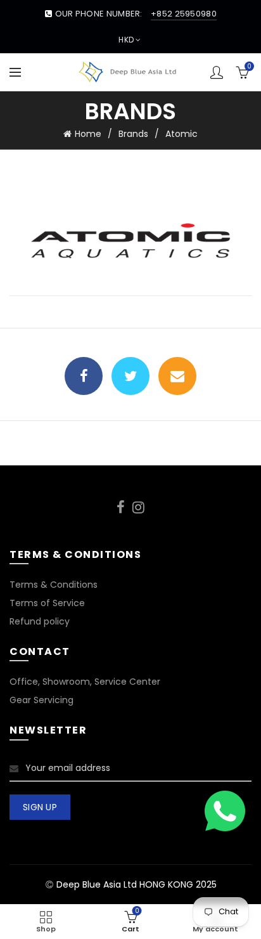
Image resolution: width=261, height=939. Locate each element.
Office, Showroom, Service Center (85, 681)
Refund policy (40, 621)
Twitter (130, 376)
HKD (126, 39)
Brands (133, 133)
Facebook (84, 376)
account (216, 72)
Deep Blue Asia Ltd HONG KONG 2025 (136, 884)
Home (88, 133)
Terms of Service (47, 603)
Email (177, 376)
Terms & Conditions (54, 584)
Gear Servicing (41, 700)
